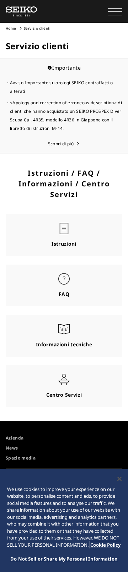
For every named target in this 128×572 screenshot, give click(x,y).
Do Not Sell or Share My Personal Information (64, 559)
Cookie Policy (105, 545)
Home (11, 28)
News (12, 448)
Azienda (14, 438)
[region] (64, 520)
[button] (115, 11)
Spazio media (21, 458)
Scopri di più (61, 144)
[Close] (119, 479)
